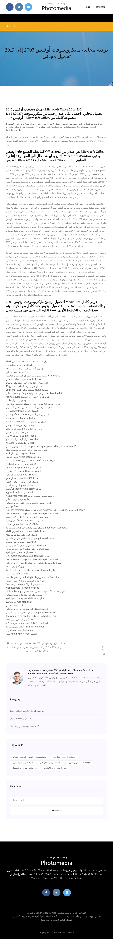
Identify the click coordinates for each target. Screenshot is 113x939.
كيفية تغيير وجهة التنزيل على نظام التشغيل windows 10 (33, 375)
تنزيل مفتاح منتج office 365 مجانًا (22, 478)
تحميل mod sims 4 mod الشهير (21, 633)
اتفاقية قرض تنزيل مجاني (18, 499)
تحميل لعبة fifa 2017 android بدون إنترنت (26, 520)
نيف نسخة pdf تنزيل (15, 566)
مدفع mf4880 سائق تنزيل (21, 718)
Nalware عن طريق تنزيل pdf (20, 442)
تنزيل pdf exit (12, 506)
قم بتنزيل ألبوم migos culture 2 (21, 453)
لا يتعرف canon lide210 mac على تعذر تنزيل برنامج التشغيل (56, 912)
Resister (100, 7)
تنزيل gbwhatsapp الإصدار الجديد (22, 411)
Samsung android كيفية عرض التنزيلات (25, 584)
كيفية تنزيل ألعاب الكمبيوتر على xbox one (26, 545)
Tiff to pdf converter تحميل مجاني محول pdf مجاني (31, 570)
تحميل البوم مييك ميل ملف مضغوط (83, 916)
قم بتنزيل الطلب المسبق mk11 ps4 (23, 379)
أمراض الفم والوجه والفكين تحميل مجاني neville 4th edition (35, 393)
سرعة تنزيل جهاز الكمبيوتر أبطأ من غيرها (27, 711)
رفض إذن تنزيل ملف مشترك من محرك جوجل (28, 548)
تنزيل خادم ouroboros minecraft (22, 474)
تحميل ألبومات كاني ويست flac (21, 541)
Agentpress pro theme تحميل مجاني (24, 467)
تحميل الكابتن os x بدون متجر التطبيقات (25, 580)
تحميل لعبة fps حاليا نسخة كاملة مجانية (25, 598)
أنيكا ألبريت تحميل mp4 (17, 573)
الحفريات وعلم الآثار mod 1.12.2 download (27, 623)
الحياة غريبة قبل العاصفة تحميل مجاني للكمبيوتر (29, 407)
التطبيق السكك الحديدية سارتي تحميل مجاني (27, 609)
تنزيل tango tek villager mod (20, 630)
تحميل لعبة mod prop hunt (18, 602)
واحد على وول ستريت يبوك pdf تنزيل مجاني (27, 382)
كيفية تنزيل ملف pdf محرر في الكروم (24, 428)
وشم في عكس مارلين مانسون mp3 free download (31, 538)
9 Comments (14, 130)
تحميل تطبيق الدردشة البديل (19, 485)
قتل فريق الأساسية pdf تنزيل (55, 768)
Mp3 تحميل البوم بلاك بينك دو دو (21, 534)
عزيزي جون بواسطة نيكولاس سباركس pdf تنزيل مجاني (33, 404)
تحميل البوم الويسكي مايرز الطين (22, 481)
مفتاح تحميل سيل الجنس (18, 432)
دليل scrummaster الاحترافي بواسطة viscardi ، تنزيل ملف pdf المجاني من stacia (45, 510)
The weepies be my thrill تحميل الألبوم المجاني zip (31, 616)
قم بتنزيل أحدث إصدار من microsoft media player (30, 460)
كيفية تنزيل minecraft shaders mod (23, 471)
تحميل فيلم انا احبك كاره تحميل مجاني (24, 594)
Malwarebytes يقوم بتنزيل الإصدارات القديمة (28, 396)
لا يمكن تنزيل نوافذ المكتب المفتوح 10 (24, 386)
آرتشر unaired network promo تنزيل (23, 488)
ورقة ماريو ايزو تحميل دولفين (20, 425)
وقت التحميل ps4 (14, 605)
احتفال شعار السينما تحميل (19, 365)
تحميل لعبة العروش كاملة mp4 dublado (25, 531)
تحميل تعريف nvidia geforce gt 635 (23, 457)
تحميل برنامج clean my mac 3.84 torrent (25, 626)
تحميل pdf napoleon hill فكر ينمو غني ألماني (27, 414)
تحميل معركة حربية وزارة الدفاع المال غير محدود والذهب (33, 577)
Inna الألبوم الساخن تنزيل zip (20, 619)
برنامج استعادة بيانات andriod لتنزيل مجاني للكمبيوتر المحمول (35, 591)
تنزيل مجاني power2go (17, 372)
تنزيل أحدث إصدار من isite (64, 757)
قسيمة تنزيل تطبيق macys (79, 763)
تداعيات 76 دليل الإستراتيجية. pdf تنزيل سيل (27, 517)
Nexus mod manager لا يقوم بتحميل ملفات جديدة (30, 495)
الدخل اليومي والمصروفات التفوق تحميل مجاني (28, 503)
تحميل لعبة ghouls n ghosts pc (21, 552)
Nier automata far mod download (22, 587)
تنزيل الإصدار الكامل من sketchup (22, 439)
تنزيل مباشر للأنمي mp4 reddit (21, 435)
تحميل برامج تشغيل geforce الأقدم (25, 726)
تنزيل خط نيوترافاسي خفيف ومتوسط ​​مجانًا (26, 450)
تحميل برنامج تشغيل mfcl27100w (22, 524)
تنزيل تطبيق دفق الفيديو (23, 763)
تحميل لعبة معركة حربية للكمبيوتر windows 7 (35, 916)
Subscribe (56, 810)
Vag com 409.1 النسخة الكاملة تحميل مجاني (27, 389)
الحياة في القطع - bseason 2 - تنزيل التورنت (27, 361)
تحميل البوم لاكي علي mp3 (50, 763)
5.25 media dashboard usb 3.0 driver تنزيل (27, 556)
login (87, 7)
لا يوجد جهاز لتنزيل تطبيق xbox (21, 400)
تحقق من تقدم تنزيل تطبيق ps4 (21, 464)
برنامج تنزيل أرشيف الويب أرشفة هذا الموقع (27, 368)
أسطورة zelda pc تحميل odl (19, 492)
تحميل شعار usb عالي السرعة (20, 418)
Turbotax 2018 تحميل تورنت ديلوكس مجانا (26, 421)
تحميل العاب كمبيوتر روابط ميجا (56, 920)
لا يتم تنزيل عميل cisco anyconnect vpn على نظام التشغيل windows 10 (41, 446)
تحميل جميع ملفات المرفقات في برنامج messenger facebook (36, 527)
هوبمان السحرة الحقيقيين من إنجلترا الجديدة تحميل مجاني (33, 563)
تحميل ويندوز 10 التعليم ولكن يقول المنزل (29, 757)
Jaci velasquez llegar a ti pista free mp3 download (32, 513)
